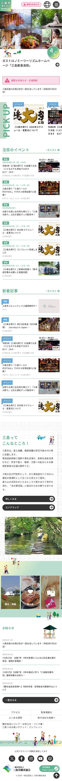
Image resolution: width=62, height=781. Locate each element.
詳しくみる (11, 498)
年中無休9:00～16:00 (48, 768)
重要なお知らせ (33, 4)
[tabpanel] (29, 121)
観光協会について (11, 723)
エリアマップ (12, 507)
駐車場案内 (46, 712)
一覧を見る (51, 149)
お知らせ (26, 723)
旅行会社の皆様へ (46, 717)
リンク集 (38, 723)
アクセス (15, 712)
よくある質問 (15, 717)
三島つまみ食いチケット (14, 727)
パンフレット (35, 727)
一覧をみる (11, 699)
